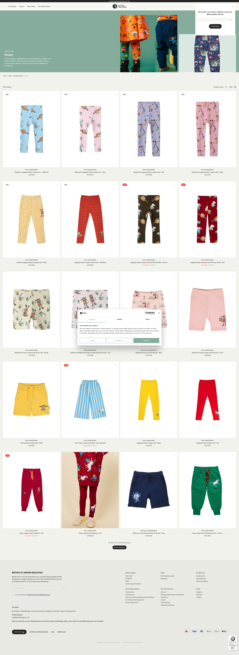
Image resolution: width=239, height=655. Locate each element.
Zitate (127, 581)
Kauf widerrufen (201, 578)
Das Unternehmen (44, 6)
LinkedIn (198, 597)
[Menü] (236, 636)
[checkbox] (13, 595)
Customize (118, 340)
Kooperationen (129, 594)
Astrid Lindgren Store (131, 602)
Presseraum (164, 597)
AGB (52, 632)
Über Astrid (31, 6)
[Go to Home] (119, 6)
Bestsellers (164, 578)
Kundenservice (200, 576)
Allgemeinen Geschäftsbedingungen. (39, 595)
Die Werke (128, 578)
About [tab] (147, 319)
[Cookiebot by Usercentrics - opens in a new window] (146, 313)
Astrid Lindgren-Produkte (133, 584)
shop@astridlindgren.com (21, 617)
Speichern (215, 26)
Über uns (163, 592)
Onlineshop (12, 6)
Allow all (146, 340)
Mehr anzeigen (119, 547)
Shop (10, 76)
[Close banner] (158, 313)
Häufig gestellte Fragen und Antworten (172, 594)
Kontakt (163, 600)
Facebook (199, 594)
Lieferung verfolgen (202, 581)
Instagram (199, 592)
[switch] (233, 648)
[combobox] (215, 20)
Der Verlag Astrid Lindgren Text (134, 600)
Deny (92, 340)
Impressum (61, 632)
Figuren (21, 6)
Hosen (26, 76)
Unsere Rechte (129, 592)
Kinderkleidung (18, 76)
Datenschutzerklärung (167, 605)
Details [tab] (119, 319)
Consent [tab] (91, 319)
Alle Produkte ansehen (167, 576)
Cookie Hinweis (165, 602)
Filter (231, 87)
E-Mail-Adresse (17, 615)
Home (5, 76)
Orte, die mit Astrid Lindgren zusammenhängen (139, 597)
